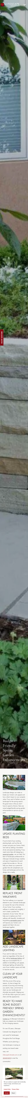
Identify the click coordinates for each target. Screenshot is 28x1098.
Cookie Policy (7, 1089)
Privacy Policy (15, 1089)
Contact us (6, 1019)
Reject (13, 1093)
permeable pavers (15, 920)
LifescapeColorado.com (10, 1055)
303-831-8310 (7, 1058)
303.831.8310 (2, 337)
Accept (6, 1093)
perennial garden (8, 854)
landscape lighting (16, 958)
